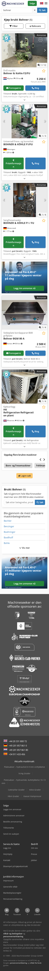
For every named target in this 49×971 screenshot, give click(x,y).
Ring (37, 88)
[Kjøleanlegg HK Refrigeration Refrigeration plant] (24, 386)
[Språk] (41, 3)
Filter (15, 26)
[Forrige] (4, 50)
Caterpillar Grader (16, 789)
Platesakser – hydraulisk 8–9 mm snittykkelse (24, 767)
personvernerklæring (18, 963)
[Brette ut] (24, 100)
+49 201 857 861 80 (18, 749)
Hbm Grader (13, 796)
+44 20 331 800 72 (18, 741)
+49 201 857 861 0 (18, 745)
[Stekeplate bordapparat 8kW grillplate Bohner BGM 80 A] (24, 313)
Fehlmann (41, 465)
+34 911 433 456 (17, 754)
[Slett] (34, 10)
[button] (46, 3)
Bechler (8, 520)
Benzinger (9, 526)
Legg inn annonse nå (24, 288)
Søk (43, 10)
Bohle (7, 543)
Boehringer (9, 531)
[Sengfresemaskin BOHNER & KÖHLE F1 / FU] (24, 200)
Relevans (36, 26)
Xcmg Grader (24, 773)
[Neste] (45, 50)
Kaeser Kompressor (32, 796)
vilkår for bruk (35, 963)
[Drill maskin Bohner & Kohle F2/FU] (24, 50)
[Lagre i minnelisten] (44, 71)
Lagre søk (25, 475)
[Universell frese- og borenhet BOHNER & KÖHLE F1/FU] (24, 121)
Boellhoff (8, 537)
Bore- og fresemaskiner (18, 465)
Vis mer (25, 547)
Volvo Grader (35, 789)
